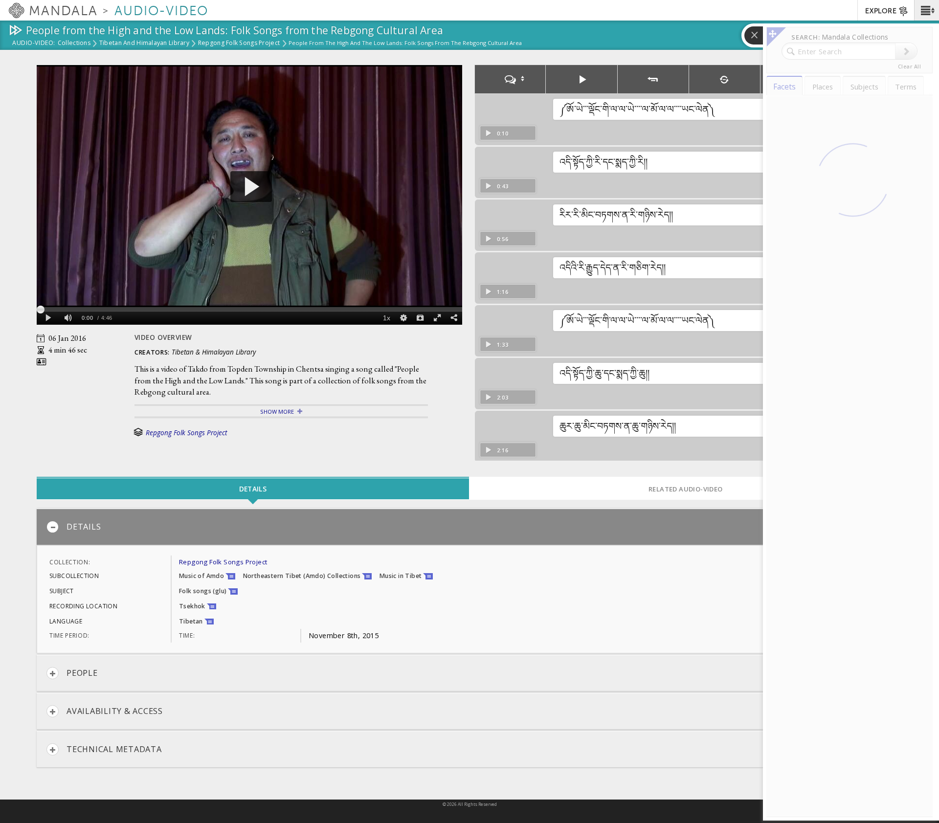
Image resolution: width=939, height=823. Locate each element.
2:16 (503, 450)
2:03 (503, 397)
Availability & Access (115, 711)
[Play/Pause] (581, 79)
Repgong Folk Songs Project (239, 43)
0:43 (503, 186)
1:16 (503, 291)
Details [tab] (253, 488)
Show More (277, 411)
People (82, 672)
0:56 (503, 239)
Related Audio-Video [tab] (685, 489)
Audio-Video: (33, 43)
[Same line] (724, 79)
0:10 (503, 133)
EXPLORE (880, 11)
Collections (74, 43)
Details (84, 526)
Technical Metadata (114, 749)
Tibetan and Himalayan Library (144, 43)
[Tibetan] (510, 79)
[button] (926, 10)
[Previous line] (653, 79)
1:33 (503, 344)
